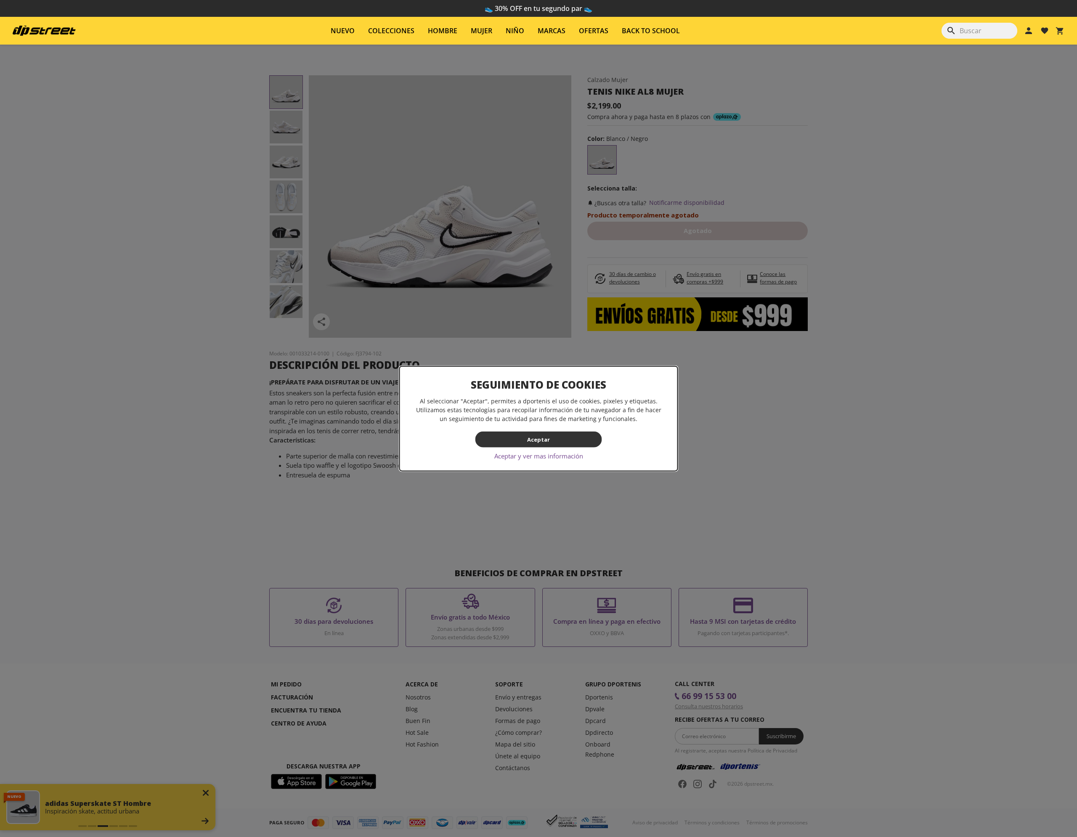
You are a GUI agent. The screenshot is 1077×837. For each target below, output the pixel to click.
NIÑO (515, 30)
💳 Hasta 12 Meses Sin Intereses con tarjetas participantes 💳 (538, 8)
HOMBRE (442, 30)
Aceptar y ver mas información (538, 456)
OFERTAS (593, 30)
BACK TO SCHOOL (651, 30)
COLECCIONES (391, 30)
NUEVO (343, 30)
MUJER (481, 30)
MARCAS (551, 30)
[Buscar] (951, 30)
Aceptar (538, 439)
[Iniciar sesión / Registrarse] (1029, 31)
